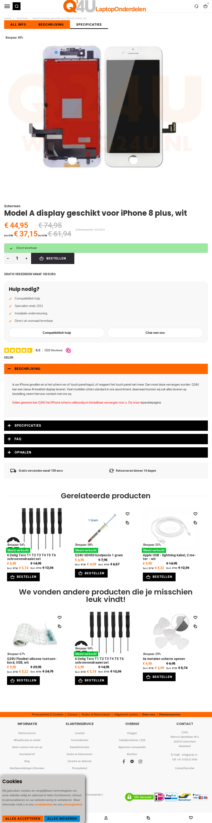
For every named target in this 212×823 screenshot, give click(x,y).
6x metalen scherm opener (171, 633)
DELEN (8, 357)
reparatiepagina (150, 402)
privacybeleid (72, 804)
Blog (27, 761)
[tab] (106, 369)
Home (7, 18)
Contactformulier (184, 768)
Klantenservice (169, 714)
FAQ (18, 439)
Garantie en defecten (79, 761)
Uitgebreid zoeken (126, 714)
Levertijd (79, 733)
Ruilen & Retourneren (96, 714)
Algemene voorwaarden (132, 747)
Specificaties (27, 425)
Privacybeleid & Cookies (47, 714)
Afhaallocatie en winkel (27, 740)
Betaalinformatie (79, 747)
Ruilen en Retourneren (79, 754)
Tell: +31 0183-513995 (184, 759)
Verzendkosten (79, 740)
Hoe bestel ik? (27, 754)
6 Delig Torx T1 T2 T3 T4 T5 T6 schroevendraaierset (35, 530)
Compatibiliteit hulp (57, 332)
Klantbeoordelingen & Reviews (27, 768)
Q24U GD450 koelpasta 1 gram (103, 530)
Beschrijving (27, 369)
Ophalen (22, 452)
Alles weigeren (62, 819)
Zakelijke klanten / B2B (132, 740)
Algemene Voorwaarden (88, 794)
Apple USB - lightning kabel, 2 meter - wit (171, 530)
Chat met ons (155, 332)
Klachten (132, 754)
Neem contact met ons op (27, 747)
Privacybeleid (79, 768)
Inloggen (132, 733)
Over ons (148, 714)
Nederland (185, 746)
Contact (72, 714)
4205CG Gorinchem (184, 741)
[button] (16, 6)
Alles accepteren (22, 819)
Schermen (22, 18)
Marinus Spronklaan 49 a (185, 736)
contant (51, 394)
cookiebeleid (43, 804)
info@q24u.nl (189, 754)
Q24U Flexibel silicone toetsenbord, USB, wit (35, 633)
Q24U (185, 732)
